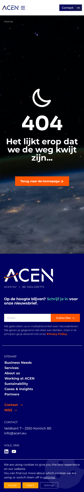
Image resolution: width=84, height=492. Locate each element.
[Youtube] (14, 451)
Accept (12, 485)
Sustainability (16, 384)
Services (11, 368)
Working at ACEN (19, 378)
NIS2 (8, 410)
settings (49, 477)
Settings (49, 485)
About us (12, 373)
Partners (11, 394)
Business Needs (18, 363)
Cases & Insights (18, 389)
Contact (11, 405)
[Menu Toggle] (23, 8)
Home (8, 21)
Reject (30, 485)
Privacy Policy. (57, 334)
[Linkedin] (6, 451)
